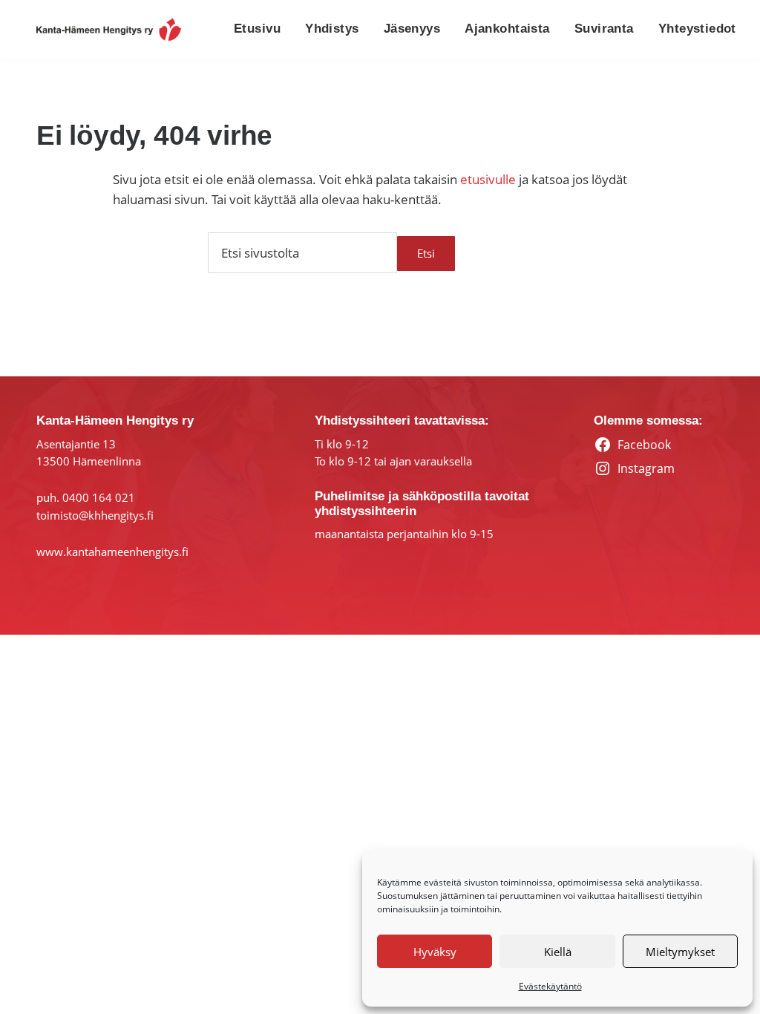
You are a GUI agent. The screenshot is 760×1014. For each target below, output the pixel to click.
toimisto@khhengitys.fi (95, 515)
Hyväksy (434, 951)
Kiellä (557, 951)
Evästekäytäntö (550, 986)
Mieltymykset (680, 951)
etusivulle (488, 179)
